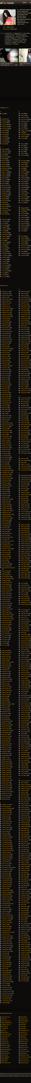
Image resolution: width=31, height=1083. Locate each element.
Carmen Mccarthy (7, 850)
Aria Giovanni (6, 556)
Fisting (24, 183)
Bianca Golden (7, 690)
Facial (24, 162)
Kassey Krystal (25, 820)
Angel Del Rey (7, 485)
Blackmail (6, 185)
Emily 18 (24, 411)
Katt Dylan (24, 845)
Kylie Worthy (25, 977)
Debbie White (25, 337)
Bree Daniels (6, 732)
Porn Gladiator (5, 1057)
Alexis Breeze (6, 371)
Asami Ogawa (6, 574)
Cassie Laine (6, 875)
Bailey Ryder (6, 658)
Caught (5, 227)
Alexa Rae (6, 364)
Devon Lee (25, 358)
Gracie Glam (25, 513)
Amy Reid (5, 463)
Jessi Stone (24, 701)
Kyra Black (25, 979)
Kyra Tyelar (25, 980)
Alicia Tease (6, 400)
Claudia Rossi (7, 979)
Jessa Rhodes (26, 697)
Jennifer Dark (26, 682)
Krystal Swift (25, 965)
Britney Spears (7, 766)
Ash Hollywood (7, 576)
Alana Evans (6, 335)
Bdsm (5, 160)
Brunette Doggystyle (21, 34)
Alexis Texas (6, 385)
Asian (6, 138)
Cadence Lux (7, 804)
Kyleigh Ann (25, 971)
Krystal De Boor (26, 959)
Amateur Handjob (18, 41)
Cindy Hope (6, 959)
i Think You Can (24, 1059)
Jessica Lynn (25, 714)
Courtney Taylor (7, 995)
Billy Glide (5, 700)
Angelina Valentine (8, 514)
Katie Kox (25, 834)
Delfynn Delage (25, 343)
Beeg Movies (5, 1032)
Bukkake (6, 210)
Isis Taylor (24, 594)
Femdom (25, 172)
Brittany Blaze (6, 774)
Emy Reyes (25, 426)
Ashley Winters (7, 597)
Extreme (25, 155)
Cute (5, 274)
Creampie (6, 265)
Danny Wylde (25, 322)
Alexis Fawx (6, 375)
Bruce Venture (7, 795)
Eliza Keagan (25, 401)
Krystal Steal (25, 963)
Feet (24, 170)
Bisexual (6, 179)
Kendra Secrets (26, 893)
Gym (24, 230)
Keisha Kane (25, 870)
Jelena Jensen (26, 666)
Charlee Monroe (7, 896)
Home (24, 2)
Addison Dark (6, 301)
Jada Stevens (26, 613)
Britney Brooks (7, 765)
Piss (19, 42)
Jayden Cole (25, 651)
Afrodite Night (6, 318)
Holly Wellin (25, 568)
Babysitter (6, 151)
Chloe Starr (5, 934)
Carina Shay (6, 831)
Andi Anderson (7, 474)
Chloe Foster (6, 926)
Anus (5, 134)
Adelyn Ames (6, 306)
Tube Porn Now (24, 1062)
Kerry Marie (24, 900)
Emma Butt (25, 418)
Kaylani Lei (25, 862)
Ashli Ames (6, 599)
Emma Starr (25, 422)
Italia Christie (25, 596)
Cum (5, 269)
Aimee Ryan (6, 329)
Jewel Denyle (25, 731)
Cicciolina (5, 953)
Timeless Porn (5, 1043)
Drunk (24, 138)
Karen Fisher (25, 798)
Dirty (24, 127)
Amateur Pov (9, 33)
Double (24, 136)
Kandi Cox (24, 792)
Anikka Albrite (7, 520)
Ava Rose (5, 641)
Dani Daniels (25, 310)
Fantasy (24, 166)
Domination (25, 134)
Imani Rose (25, 585)
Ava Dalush (6, 635)
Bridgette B (6, 751)
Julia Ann (24, 764)
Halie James (25, 530)
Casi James (6, 865)
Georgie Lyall (25, 485)
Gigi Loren (24, 496)
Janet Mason (25, 634)
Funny (24, 202)
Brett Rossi (6, 738)
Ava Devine (6, 637)
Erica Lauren (25, 432)
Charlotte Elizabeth (7, 903)
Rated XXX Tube (25, 1055)
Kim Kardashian (26, 923)
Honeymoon (25, 247)
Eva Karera (25, 445)
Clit (4, 240)
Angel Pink (6, 493)
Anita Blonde (6, 525)
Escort (24, 149)
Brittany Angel (6, 772)
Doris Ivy (24, 386)
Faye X (23, 462)
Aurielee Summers (8, 618)
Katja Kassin (25, 843)
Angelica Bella (6, 505)
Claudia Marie (6, 978)
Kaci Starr (24, 782)
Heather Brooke (25, 543)
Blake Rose (6, 702)
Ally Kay (5, 421)
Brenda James (7, 736)
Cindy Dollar (6, 957)
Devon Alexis (25, 356)
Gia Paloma (25, 488)
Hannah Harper (26, 534)
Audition (6, 142)
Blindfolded (6, 187)
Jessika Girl (24, 726)
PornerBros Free (25, 1030)
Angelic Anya (6, 501)
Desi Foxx (24, 352)
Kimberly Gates (26, 927)
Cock (5, 248)
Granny (25, 227)
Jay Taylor (25, 649)
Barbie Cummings (7, 662)
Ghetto (24, 215)
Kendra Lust (25, 891)
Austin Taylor (6, 628)
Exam (24, 151)
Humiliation (25, 253)
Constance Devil (7, 987)
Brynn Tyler (6, 797)
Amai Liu (5, 434)
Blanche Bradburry (8, 704)
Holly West (25, 570)
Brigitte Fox (5, 757)
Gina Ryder (25, 500)
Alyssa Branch (7, 430)
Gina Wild (24, 502)
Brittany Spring (6, 778)
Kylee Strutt (24, 969)
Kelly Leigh (25, 878)
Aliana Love (6, 388)
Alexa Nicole (6, 362)
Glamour (25, 219)
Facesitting (25, 160)
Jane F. (23, 632)
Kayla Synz (25, 860)
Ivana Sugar (25, 600)
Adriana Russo (7, 312)
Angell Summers (7, 518)
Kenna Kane (25, 895)
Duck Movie (5, 1026)
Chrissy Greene (7, 936)
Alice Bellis (5, 390)
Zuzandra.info (5, 1041)
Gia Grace (24, 486)
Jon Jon (24, 750)
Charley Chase (7, 899)
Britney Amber (7, 763)
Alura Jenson (7, 426)
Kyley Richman (25, 973)
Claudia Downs (7, 976)
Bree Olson (6, 734)
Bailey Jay (6, 654)
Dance (24, 115)
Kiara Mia (24, 910)
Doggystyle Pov (18, 33)
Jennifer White (26, 686)
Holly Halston (25, 562)
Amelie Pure (6, 451)
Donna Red (25, 385)
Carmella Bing (7, 842)
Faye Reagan (25, 460)
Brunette (6, 206)
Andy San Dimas (7, 478)
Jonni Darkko (25, 752)
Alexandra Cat (7, 365)
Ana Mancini (6, 466)
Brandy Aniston (7, 725)
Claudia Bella (6, 972)
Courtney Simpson (8, 993)
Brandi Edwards (7, 721)
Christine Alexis (7, 943)
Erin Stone (24, 438)
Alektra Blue (6, 343)
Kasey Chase (25, 817)
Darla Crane (25, 329)
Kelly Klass (25, 876)
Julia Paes (24, 767)
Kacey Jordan (25, 780)
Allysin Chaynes (7, 423)
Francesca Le (26, 466)
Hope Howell (25, 578)
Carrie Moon (6, 861)
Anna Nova (6, 543)
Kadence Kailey (25, 784)
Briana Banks (6, 740)
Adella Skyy (6, 305)
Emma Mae (25, 420)
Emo (24, 145)
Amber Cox (6, 440)
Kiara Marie (25, 908)
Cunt (5, 272)
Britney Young (6, 770)
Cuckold (6, 267)
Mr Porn (4, 1030)
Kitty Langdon (25, 937)
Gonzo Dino (5, 1055)
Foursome (25, 196)
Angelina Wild (6, 516)
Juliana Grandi (25, 769)
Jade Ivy (24, 617)
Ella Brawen (24, 403)
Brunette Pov (9, 41)
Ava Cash (5, 632)
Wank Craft (4, 1060)
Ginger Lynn (25, 505)
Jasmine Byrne (26, 642)
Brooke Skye (6, 789)
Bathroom (6, 156)
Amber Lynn (6, 445)
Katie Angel (25, 828)
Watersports (9, 44)
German (25, 213)
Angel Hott (6, 487)
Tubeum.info (5, 1039)
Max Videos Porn (6, 1062)
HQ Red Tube (24, 1043)
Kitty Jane (25, 935)
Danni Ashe (25, 320)
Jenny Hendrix (25, 687)
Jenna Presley (26, 676)
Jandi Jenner (25, 628)
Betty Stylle (6, 685)
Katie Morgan (25, 836)
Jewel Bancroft (25, 729)
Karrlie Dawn (25, 815)
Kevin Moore (25, 902)
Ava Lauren (6, 639)
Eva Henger (24, 443)
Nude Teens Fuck (25, 1060)
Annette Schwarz (7, 548)
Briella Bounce (7, 753)
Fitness (24, 185)
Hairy (24, 236)
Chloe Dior (6, 924)
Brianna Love (6, 749)
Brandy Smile (6, 726)
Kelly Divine (25, 874)
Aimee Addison (7, 327)
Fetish (24, 174)
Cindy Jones (6, 960)
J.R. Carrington (25, 609)
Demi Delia (25, 346)
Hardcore (25, 240)
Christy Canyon (7, 947)
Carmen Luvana (7, 848)
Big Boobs (7, 168)
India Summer (26, 587)
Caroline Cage (6, 852)
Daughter (25, 117)
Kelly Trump (25, 883)
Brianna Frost (6, 745)
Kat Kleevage (25, 822)
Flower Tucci (25, 464)
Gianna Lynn (25, 492)
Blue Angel (6, 709)
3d (4, 113)
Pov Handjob (27, 33)
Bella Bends (6, 669)
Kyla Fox (24, 967)
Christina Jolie (6, 939)
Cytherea (6, 1002)
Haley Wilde (25, 528)
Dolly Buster (25, 375)
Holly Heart (25, 564)
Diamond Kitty (26, 367)
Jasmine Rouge (26, 644)
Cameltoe (6, 219)
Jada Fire (24, 611)
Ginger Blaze (25, 504)
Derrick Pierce (26, 350)
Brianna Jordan (6, 747)
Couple (6, 261)
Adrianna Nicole (7, 316)
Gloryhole (25, 223)
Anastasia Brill (6, 468)
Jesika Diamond (26, 695)
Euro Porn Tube (24, 1047)
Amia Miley (6, 453)
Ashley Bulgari (7, 584)
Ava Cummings (7, 633)
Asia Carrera (6, 607)
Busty (6, 214)
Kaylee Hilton (25, 866)
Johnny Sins (25, 748)
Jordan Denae (25, 756)
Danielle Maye (25, 318)
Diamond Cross (25, 362)
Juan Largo (25, 760)
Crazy (5, 263)
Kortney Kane (25, 944)
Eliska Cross (25, 399)
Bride (5, 202)
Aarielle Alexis (6, 293)
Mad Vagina (5, 1059)
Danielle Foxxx (25, 316)
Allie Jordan (6, 411)
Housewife (25, 249)
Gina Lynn (24, 498)
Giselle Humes (25, 507)
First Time (25, 179)
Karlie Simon (25, 813)
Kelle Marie (24, 872)
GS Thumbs (24, 1038)
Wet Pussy (8, 39)
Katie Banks (25, 830)
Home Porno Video (6, 1034)
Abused (5, 119)
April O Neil (6, 554)
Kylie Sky (24, 975)
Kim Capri (24, 921)
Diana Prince (25, 371)
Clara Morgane (7, 970)
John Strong (25, 743)
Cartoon (6, 221)
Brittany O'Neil (7, 776)
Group (24, 229)
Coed (5, 250)
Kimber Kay (25, 925)
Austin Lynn (6, 626)
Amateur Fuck (21, 37)
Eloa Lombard (25, 409)
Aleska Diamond (7, 348)
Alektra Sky (6, 345)
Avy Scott (5, 645)
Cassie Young (6, 877)
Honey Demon (25, 572)
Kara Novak (25, 794)
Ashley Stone (6, 595)
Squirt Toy (24, 39)
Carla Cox (6, 833)
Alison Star (6, 405)
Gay (24, 211)
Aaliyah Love (6, 291)
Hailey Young (25, 524)
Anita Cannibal (7, 529)
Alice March (6, 392)
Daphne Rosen (26, 324)
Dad (24, 113)
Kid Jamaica (25, 912)
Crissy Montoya (7, 997)
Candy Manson (7, 821)
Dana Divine (25, 303)
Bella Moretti (6, 673)
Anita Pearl (6, 535)
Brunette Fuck (16, 39)
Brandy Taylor (6, 728)
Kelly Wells (25, 885)
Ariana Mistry (6, 558)
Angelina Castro (7, 510)
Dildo (24, 125)
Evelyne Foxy (25, 451)
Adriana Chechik (7, 308)
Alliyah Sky (6, 419)
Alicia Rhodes (6, 396)
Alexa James (6, 358)
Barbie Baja (5, 660)
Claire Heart (6, 966)
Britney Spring (6, 768)
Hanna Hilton (25, 532)
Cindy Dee (5, 955)
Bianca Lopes (6, 692)
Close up (6, 242)
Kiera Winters (25, 916)
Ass (5, 140)
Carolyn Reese (7, 858)
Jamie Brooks (25, 621)
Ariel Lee (5, 560)
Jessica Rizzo (25, 718)
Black (5, 183)
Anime (5, 132)
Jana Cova (25, 626)
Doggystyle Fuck (10, 36)
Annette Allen (6, 546)
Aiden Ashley (6, 322)
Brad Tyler (5, 717)
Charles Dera (7, 898)
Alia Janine (6, 386)
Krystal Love (25, 961)
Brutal (5, 208)
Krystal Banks (25, 958)
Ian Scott (24, 583)
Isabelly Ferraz (25, 591)
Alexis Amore (6, 369)
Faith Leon (24, 458)
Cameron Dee (6, 810)
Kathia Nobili (25, 824)
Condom (6, 257)
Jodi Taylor (25, 737)
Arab (5, 136)
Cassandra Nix (7, 871)
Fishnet (24, 181)
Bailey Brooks (6, 652)
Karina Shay (25, 807)
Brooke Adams (7, 784)
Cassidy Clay (6, 873)
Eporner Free (24, 1045)
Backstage (6, 153)
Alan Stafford (6, 333)
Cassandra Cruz (7, 869)
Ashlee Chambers (7, 578)
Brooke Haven (7, 787)
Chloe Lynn (6, 930)
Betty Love (5, 683)
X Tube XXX (5, 1028)
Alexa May (6, 360)
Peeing (23, 42)
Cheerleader (7, 234)
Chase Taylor (6, 907)
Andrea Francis (6, 476)
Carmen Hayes (7, 846)
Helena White (25, 553)
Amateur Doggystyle (11, 37)
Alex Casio (5, 352)
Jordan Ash (25, 754)
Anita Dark (6, 531)
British (5, 204)
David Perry (25, 333)
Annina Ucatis (6, 552)
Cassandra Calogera (8, 867)
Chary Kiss (6, 905)
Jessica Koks (25, 712)
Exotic (24, 153)
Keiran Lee (25, 868)
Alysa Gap (6, 428)
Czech (5, 276)
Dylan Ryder (25, 392)
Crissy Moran (6, 998)
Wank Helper (24, 1017)
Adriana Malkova (7, 310)
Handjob (25, 238)
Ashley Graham (7, 590)
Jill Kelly (24, 733)
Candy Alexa (6, 818)
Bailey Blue (6, 650)
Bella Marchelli (6, 671)
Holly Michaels (26, 566)
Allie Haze (6, 407)
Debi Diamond (25, 339)
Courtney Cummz (8, 991)
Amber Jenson (6, 444)
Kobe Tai (24, 940)
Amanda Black (7, 436)
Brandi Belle (6, 719)
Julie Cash (24, 771)
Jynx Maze (25, 775)
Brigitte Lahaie (6, 761)
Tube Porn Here (6, 1017)
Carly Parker (6, 839)
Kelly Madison (26, 879)
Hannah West (25, 536)
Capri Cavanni (7, 829)
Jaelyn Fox (25, 619)
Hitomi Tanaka (26, 560)
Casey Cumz (7, 863)
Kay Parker (25, 851)
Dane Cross (25, 308)
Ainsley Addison (7, 331)
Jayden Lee (25, 655)
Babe (5, 149)
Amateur (6, 124)
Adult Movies (24, 1053)
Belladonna (6, 677)
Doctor (24, 129)
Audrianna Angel (7, 616)
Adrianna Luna (7, 314)
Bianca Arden (6, 688)
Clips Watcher (5, 1051)
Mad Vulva (23, 1024)
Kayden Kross (26, 855)
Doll (23, 132)
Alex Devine (6, 354)
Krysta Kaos (25, 956)
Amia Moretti (6, 455)
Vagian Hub (23, 1036)
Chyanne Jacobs (7, 951)
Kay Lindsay (25, 849)
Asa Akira (6, 572)
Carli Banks (6, 835)
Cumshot (6, 270)
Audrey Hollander (8, 614)
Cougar (6, 259)
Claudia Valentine (7, 981)
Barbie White (6, 664)
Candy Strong (6, 825)
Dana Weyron (25, 306)
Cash (5, 223)
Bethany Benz (7, 679)
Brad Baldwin (6, 715)
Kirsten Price (25, 931)
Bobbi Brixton (6, 711)
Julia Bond (24, 766)
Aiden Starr (6, 325)
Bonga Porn (23, 1022)
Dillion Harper (25, 373)
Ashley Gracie (6, 588)
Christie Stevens (7, 938)
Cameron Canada (8, 808)
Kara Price (24, 796)
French (24, 198)
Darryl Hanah (25, 331)
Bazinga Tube (24, 1019)
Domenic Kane (25, 377)
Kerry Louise (25, 899)
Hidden (24, 243)
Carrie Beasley (6, 859)
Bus (5, 212)
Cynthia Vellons (7, 1000)
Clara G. (5, 968)
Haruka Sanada (26, 538)
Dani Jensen (25, 312)
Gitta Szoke (24, 509)
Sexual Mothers (24, 1020)
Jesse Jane (25, 699)
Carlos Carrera (7, 837)
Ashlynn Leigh (6, 605)
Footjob (25, 193)
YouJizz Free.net (6, 1020)
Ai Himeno (6, 320)
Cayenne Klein (7, 884)
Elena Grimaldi (25, 398)
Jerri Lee (24, 693)
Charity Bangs (6, 894)
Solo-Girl (8, 42)
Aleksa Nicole (7, 341)
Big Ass (6, 166)
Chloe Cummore (7, 922)
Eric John (24, 428)
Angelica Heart (7, 508)
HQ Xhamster (24, 1049)
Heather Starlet (26, 545)
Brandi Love (6, 723)
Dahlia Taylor (25, 291)
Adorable (6, 121)
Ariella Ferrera (7, 564)
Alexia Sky (6, 367)
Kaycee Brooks (26, 853)
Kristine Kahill (25, 954)
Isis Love (24, 592)
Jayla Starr (25, 657)
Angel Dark (6, 484)
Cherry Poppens (7, 915)
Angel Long (6, 489)
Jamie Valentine (26, 625)
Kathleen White (26, 826)
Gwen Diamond (26, 519)
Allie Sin (5, 413)
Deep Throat (26, 119)
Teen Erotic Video (25, 1051)
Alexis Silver (6, 383)
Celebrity (6, 229)
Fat (24, 168)
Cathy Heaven (7, 882)
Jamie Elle (24, 623)
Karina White (25, 809)
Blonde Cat (5, 707)
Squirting (14, 42)
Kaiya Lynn (25, 790)
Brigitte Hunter (6, 759)
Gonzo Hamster (6, 1036)
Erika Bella (24, 436)
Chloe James (6, 928)
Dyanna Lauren (26, 390)
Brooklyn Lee (7, 793)
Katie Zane (24, 841)
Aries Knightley (6, 565)
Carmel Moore (7, 840)
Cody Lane (6, 985)
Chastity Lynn (7, 909)
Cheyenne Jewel (7, 919)
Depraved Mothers (6, 1049)
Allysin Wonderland (7, 425)
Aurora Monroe (7, 620)
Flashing (25, 187)
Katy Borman (25, 847)
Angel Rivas (6, 495)
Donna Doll (25, 383)
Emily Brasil (24, 415)
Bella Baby (6, 667)
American (6, 128)
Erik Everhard (26, 434)
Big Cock (6, 172)
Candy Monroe (6, 823)
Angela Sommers (7, 499)
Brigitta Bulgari (7, 755)
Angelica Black (7, 506)
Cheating (6, 232)
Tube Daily (23, 1026)
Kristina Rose (25, 950)
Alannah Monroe (7, 339)
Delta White (25, 345)
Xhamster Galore (6, 1045)
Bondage (6, 195)
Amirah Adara (7, 457)
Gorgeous (25, 225)
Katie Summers (26, 839)
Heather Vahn (25, 549)
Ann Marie (5, 539)
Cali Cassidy (6, 806)
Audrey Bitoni (7, 612)
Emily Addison (26, 413)
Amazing (6, 126)
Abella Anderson (7, 299)
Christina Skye (7, 941)
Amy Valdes (6, 465)
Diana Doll (24, 369)
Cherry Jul (6, 913)
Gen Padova (25, 483)
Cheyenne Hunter (7, 917)
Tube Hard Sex (24, 1034)
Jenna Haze (25, 672)
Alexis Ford (6, 377)
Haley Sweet (25, 526)
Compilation (7, 255)
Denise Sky (25, 348)
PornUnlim (23, 1028)
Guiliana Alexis (25, 517)
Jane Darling (25, 630)
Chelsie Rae (6, 911)
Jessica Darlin (25, 706)
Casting (6, 225)
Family (24, 164)
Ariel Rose (6, 562)
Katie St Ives (25, 838)
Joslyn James (26, 758)
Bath (5, 155)
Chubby (6, 236)
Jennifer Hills (25, 684)
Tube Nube (4, 1038)
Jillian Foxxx (25, 735)
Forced (24, 195)
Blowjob (6, 191)
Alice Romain (6, 394)
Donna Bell (25, 381)
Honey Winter (25, 576)
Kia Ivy (23, 904)
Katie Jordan (25, 832)
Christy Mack (7, 949)
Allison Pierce (6, 417)
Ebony (24, 143)
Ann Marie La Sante (8, 541)
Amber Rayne (7, 447)
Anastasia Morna (7, 470)
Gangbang (25, 210)
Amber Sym (6, 449)
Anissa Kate (6, 522)
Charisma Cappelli (7, 892)
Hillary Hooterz (25, 557)
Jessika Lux (25, 727)
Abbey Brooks (7, 295)
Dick (24, 123)
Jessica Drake (25, 708)
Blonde (6, 189)
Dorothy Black (25, 388)
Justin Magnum (25, 773)
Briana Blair (6, 742)
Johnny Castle (26, 745)
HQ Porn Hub (24, 1041)
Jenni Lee (24, 678)
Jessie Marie (25, 720)
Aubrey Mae (6, 611)
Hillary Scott (25, 559)
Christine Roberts (7, 945)
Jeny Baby (24, 691)
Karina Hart (25, 803)
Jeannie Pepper (26, 665)
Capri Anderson (7, 827)
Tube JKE (4, 1019)
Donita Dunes (25, 379)
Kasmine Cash (25, 819)
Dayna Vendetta (26, 335)
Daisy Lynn (25, 295)
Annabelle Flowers (7, 544)
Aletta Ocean (6, 350)
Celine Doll (6, 888)
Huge (24, 251)
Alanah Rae (6, 337)
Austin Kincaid (6, 624)
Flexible (24, 189)
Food (24, 191)
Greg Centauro (25, 515)
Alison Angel (6, 404)
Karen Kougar (25, 799)
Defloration (25, 121)
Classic (5, 238)
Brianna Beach (7, 744)
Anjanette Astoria (7, 537)
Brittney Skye (6, 782)
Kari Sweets (25, 801)
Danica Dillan (25, 314)
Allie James (6, 409)
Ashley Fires (6, 586)
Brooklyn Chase (7, 791)
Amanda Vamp (6, 438)
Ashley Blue (6, 580)
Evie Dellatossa (26, 453)
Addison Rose (6, 303)
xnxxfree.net (24, 1032)
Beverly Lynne (6, 686)
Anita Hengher (6, 533)
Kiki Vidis (24, 919)
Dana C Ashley (26, 299)
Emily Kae (24, 417)
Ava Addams (6, 630)
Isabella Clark (25, 589)
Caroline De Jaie (7, 854)
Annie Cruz (6, 550)
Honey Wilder (25, 574)
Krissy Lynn (25, 946)
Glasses (25, 221)
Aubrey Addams (7, 609)
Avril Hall (5, 643)
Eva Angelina (25, 441)
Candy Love (6, 819)
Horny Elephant (5, 1053)
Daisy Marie (25, 297)
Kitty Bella (24, 933)
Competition (6, 253)
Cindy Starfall (7, 962)
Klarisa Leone (25, 939)
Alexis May (6, 381)
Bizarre (5, 181)
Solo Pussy (25, 36)
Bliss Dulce (6, 705)
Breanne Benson (7, 730)
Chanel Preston (7, 890)
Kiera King (24, 914)
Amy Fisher (6, 461)
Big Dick (6, 174)
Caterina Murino (7, 880)
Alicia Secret (6, 398)
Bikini (5, 177)
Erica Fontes (25, 430)
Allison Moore (6, 415)
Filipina (24, 176)
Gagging (25, 208)
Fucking (25, 200)
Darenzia (24, 325)
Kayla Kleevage (26, 859)
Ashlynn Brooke (7, 603)
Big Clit (5, 170)
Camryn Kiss (6, 816)
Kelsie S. (24, 887)
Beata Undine (6, 665)
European (15, 44)
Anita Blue (5, 527)
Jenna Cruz (24, 670)
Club (5, 246)
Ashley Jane (6, 592)
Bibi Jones (6, 696)
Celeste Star (6, 886)
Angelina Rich (6, 512)
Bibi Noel (5, 698)
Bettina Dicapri (7, 681)
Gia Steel (24, 490)
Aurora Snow (6, 622)
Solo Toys (18, 36)
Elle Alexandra (26, 407)
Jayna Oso (25, 661)
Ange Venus (6, 482)
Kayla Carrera (25, 857)
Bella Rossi (6, 675)
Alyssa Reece (7, 432)
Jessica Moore (25, 716)
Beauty (6, 164)
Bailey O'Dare (6, 656)
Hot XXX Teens (24, 1039)
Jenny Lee (24, 689)
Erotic (24, 147)
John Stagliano (25, 741)
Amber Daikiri (6, 442)
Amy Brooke (6, 459)
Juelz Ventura (25, 762)
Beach (5, 162)
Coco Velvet (6, 983)
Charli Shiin (6, 901)
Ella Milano (25, 405)
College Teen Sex (6, 1024)
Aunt (5, 143)
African (6, 122)
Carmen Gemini (7, 844)
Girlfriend (25, 217)
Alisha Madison (6, 402)
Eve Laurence (25, 449)
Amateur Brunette (10, 34)
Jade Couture (25, 615)
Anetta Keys (6, 480)
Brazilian (6, 200)
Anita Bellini (6, 524)
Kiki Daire (24, 918)
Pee (25, 41)
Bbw (5, 158)
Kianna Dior (25, 906)
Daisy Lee (24, 293)
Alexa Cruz (6, 356)
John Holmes (25, 739)
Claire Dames (6, 964)
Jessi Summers (26, 703)
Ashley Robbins (7, 593)
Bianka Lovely (6, 694)
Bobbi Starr (6, 713)
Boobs (5, 196)
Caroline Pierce (7, 856)
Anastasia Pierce (7, 472)
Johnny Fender (26, 746)
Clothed (5, 244)
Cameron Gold (7, 812)
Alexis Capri (6, 373)
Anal (5, 130)
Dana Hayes (25, 305)
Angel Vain (6, 497)
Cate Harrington (7, 879)
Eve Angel (25, 447)
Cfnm (5, 230)
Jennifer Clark (25, 680)
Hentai (24, 242)
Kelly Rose (24, 881)
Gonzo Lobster (5, 1047)
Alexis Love (6, 379)
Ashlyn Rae (6, 601)
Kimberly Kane (25, 929)
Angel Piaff (6, 491)
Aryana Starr (6, 571)
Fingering (25, 177)
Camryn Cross (7, 814)
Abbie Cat (5, 297)
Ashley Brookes (7, 582)
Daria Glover (25, 327)
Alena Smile (6, 346)
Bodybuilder (6, 193)
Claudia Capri (6, 974)
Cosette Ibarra (6, 989)
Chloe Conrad (6, 920)
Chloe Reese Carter (8, 932)
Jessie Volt (25, 724)
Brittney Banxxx (7, 780)
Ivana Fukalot (25, 598)
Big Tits (6, 176)
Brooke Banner (7, 785)
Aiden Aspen (6, 324)
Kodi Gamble (25, 942)
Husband (25, 255)
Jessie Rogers (26, 722)
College (6, 251)
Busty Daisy (6, 799)
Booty (5, 198)
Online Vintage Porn (7, 1022)
